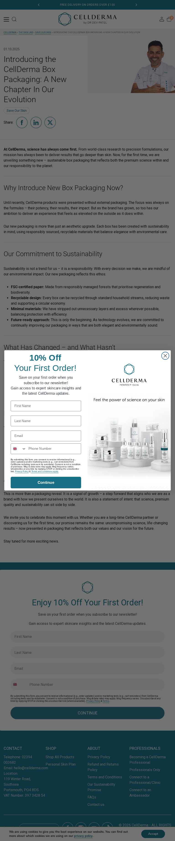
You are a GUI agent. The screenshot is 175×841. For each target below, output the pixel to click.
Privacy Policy (21, 471)
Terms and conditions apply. (45, 471)
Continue (46, 483)
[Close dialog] (165, 356)
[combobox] (18, 449)
